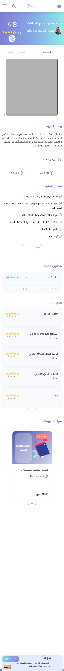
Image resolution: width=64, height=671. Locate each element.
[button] (35, 504)
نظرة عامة (47, 52)
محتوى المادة (17, 52)
